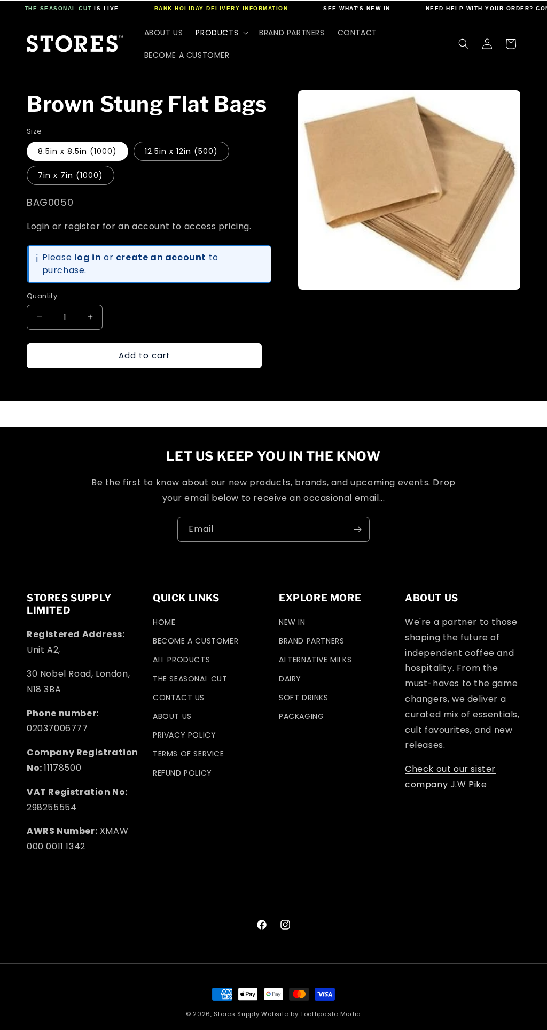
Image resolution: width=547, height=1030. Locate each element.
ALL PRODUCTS (181, 659)
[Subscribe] (357, 529)
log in (87, 257)
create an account (161, 257)
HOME (164, 622)
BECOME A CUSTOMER (195, 641)
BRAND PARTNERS (311, 641)
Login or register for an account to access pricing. (139, 226)
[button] (221, 32)
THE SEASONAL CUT (58, 8)
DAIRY (290, 678)
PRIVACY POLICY (184, 735)
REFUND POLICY (182, 773)
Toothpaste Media (330, 1014)
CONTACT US (179, 697)
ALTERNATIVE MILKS (315, 659)
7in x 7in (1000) (70, 175)
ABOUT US (172, 716)
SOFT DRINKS (304, 697)
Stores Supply (236, 1014)
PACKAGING (301, 716)
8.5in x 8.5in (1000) (77, 151)
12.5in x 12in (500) (181, 151)
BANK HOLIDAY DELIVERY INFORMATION (221, 8)
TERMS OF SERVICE (188, 753)
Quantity (42, 296)
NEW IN (378, 8)
